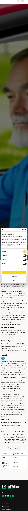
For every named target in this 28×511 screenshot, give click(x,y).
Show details (21, 268)
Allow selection (14, 276)
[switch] (25, 255)
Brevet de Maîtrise (6, 509)
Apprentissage (5, 506)
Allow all (14, 272)
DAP (3, 358)
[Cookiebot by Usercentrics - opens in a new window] (21, 230)
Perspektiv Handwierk (7, 503)
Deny (14, 280)
